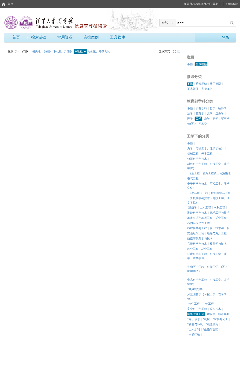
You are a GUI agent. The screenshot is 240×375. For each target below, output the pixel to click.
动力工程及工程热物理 (216, 173)
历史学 (219, 113)
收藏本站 (232, 4)
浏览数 (68, 51)
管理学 (191, 123)
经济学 (222, 108)
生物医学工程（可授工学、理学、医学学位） (208, 269)
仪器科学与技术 (197, 158)
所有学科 (201, 108)
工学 (198, 118)
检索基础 (38, 37)
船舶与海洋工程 (217, 233)
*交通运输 (193, 334)
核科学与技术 (218, 243)
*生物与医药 (210, 329)
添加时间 (104, 51)
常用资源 (64, 37)
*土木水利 (193, 329)
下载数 (57, 51)
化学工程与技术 (219, 212)
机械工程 (193, 153)
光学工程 (207, 153)
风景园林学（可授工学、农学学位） (207, 296)
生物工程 (208, 303)
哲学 (212, 108)
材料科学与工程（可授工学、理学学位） (208, 166)
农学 (207, 118)
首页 (10, 4)
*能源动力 (212, 324)
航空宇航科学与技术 (200, 238)
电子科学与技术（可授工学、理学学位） (208, 185)
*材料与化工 (220, 319)
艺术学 (203, 123)
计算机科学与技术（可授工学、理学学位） (208, 200)
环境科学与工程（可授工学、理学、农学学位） (207, 256)
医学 (215, 118)
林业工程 (207, 248)
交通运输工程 (195, 233)
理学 (190, 118)
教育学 (200, 113)
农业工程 (193, 248)
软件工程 (194, 303)
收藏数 (93, 51)
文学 (210, 113)
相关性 (36, 51)
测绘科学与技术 (197, 212)
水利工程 (219, 207)
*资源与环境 (195, 324)
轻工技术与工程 (219, 228)
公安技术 (215, 309)
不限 (190, 64)
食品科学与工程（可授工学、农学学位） (208, 282)
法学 (190, 113)
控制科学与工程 (221, 193)
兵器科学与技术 (197, 243)
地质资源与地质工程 (200, 218)
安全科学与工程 (197, 309)
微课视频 (201, 64)
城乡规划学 (195, 289)
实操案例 (91, 37)
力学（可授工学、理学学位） (205, 148)
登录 (225, 37)
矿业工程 (221, 218)
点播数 (47, 51)
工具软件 (117, 37)
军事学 (225, 118)
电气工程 (193, 178)
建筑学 (192, 207)
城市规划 (223, 314)
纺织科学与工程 (197, 228)
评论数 (78, 51)
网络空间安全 (195, 314)
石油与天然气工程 (198, 223)
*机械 (206, 319)
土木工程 (205, 207)
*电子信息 (193, 319)
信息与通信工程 (198, 193)
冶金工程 (194, 173)
